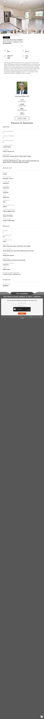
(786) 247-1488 (22, 105)
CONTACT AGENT (22, 118)
